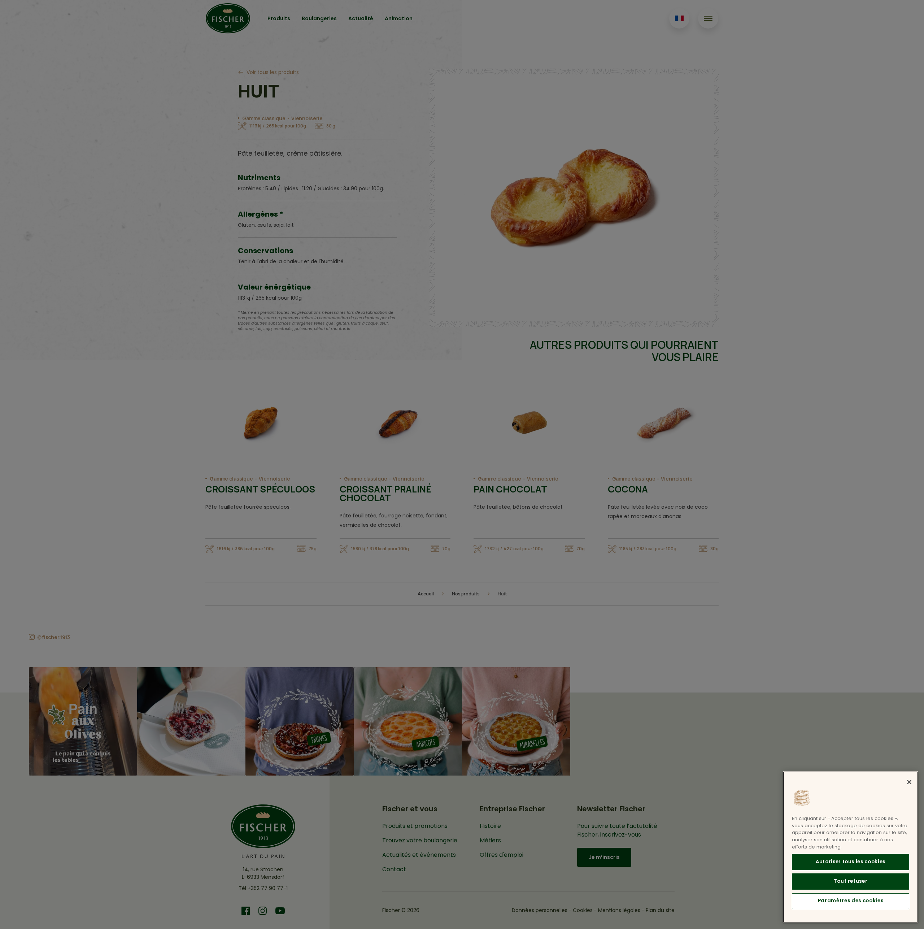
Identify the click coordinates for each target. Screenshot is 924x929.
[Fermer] (909, 782)
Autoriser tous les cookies (850, 861)
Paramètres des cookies (850, 900)
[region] (850, 847)
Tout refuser (851, 881)
